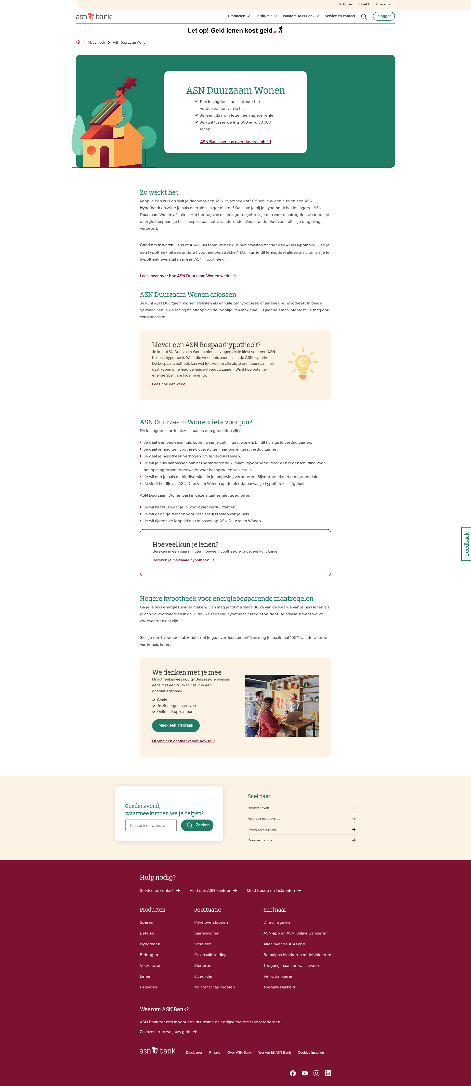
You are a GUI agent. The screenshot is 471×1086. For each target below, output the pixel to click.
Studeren (202, 965)
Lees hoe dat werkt (168, 384)
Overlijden (203, 976)
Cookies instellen (311, 1052)
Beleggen (149, 954)
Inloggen (384, 16)
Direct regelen (276, 922)
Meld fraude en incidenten (271, 890)
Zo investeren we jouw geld (165, 1031)
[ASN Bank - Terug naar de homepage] (157, 1051)
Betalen (147, 933)
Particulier (345, 4)
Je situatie (264, 16)
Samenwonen (206, 933)
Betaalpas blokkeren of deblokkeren (297, 954)
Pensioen (148, 987)
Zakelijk (364, 4)
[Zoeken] (364, 17)
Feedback (466, 544)
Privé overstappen (211, 922)
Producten (236, 16)
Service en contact (340, 16)
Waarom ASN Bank (298, 16)
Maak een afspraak (175, 725)
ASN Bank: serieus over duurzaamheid (235, 142)
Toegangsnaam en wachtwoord (292, 965)
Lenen (145, 976)
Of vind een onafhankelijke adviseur (183, 741)
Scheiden (202, 943)
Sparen (146, 922)
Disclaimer (194, 1052)
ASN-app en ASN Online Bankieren (295, 933)
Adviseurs (383, 4)
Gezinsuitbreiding (210, 954)
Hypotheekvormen (262, 829)
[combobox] (151, 825)
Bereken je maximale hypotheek (181, 560)
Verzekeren (150, 965)
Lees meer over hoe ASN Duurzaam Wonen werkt (185, 276)
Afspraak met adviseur (265, 819)
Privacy (215, 1052)
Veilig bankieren (278, 976)
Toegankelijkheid (279, 987)
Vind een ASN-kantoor (211, 890)
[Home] (94, 16)
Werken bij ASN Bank (274, 1052)
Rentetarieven (258, 808)
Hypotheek (150, 943)
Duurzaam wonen (261, 840)
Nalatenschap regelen (214, 987)
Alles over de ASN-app (284, 943)
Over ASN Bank (239, 1052)
